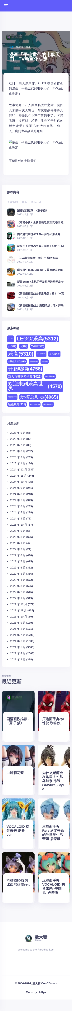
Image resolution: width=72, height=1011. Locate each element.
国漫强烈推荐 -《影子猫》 (32, 210)
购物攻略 (48, 404)
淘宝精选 (12, 397)
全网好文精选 (17, 361)
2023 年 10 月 (18, 524)
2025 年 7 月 (18, 445)
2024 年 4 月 (18, 518)
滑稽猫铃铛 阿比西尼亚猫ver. (18, 882)
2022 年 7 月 (18, 561)
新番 (11, 47)
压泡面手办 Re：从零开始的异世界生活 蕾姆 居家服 (53, 833)
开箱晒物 (25, 368)
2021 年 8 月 (18, 628)
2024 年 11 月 (18, 475)
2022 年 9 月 (18, 549)
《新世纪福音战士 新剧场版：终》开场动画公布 (40, 305)
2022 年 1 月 (18, 598)
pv (12, 346)
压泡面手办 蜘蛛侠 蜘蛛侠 (53, 721)
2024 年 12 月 (18, 469)
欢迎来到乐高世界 (35, 386)
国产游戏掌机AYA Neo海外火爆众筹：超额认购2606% (40, 234)
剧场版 (34, 361)
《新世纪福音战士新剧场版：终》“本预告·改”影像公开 (40, 293)
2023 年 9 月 (18, 530)
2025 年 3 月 (18, 451)
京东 (54, 354)
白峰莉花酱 (15, 773)
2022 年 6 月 (18, 567)
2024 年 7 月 (18, 500)
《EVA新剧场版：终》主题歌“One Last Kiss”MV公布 (38, 257)
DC (10, 338)
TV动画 (37, 346)
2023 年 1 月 (18, 543)
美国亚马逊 (35, 404)
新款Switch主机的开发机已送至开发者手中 (40, 281)
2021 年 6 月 (18, 641)
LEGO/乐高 (37, 339)
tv (23, 346)
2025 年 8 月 (18, 438)
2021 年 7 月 (18, 634)
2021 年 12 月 (18, 604)
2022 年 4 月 (18, 579)
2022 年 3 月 (18, 585)
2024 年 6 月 (18, 506)
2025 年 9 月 (18, 432)
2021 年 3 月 (18, 659)
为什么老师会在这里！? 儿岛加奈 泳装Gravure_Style (53, 781)
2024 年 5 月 (18, 512)
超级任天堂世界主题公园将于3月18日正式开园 (41, 246)
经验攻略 (17, 404)
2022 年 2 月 (18, 592)
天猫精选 (44, 361)
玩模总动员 (39, 397)
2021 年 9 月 (18, 622)
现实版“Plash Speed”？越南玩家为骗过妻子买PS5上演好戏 (40, 269)
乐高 (20, 354)
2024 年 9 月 (18, 487)
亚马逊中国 (41, 353)
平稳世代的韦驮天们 (22, 160)
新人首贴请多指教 (24, 376)
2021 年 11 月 (18, 610)
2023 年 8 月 (18, 536)
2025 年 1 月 (18, 463)
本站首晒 (50, 376)
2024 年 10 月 (18, 481)
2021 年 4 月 (18, 653)
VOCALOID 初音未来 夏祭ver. (18, 831)
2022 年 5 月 (18, 573)
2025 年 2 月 (18, 457)
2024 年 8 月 (18, 494)
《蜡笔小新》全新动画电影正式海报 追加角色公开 (40, 222)
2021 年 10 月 (18, 616)
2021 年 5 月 (18, 647)
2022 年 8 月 (18, 555)
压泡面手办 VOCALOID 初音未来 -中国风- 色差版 (53, 886)
